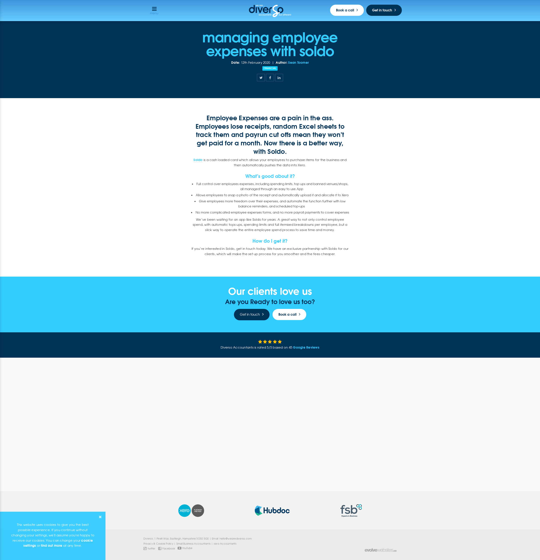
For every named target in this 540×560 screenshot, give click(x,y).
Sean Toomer (298, 63)
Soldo (197, 160)
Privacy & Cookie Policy (158, 543)
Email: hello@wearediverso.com (232, 538)
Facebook (168, 548)
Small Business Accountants (193, 543)
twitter (151, 548)
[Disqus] (270, 421)
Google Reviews (306, 347)
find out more (51, 546)
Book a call (345, 10)
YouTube (186, 547)
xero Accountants (225, 543)
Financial (270, 68)
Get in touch (382, 10)
